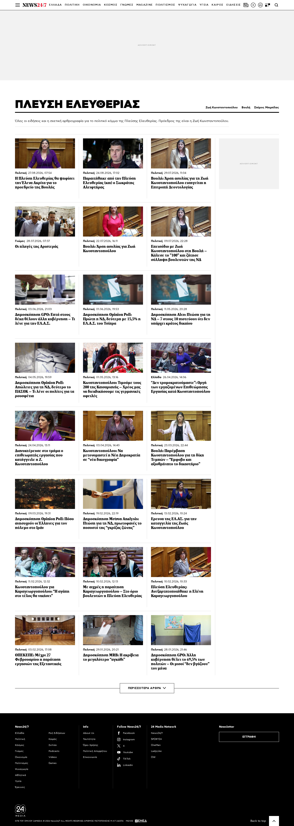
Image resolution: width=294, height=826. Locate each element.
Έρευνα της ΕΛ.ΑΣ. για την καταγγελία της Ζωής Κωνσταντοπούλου (174, 523)
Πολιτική (21, 173)
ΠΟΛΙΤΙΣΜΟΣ (165, 5)
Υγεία (18, 781)
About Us (88, 733)
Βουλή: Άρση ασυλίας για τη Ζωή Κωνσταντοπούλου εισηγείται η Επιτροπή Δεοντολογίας (179, 183)
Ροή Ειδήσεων (57, 733)
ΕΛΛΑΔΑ (55, 5)
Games (53, 763)
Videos (53, 757)
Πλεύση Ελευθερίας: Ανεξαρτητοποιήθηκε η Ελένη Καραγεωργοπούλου (177, 591)
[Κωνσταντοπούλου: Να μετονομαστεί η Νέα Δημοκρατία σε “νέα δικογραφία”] (113, 426)
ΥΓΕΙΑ (204, 5)
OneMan (156, 745)
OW (153, 757)
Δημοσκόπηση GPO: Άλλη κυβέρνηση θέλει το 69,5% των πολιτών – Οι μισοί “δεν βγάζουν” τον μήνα (180, 661)
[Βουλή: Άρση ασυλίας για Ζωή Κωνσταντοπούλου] (113, 221)
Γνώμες (20, 241)
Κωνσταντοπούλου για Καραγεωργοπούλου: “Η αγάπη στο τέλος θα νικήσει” (42, 591)
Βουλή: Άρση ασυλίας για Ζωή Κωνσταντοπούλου (109, 249)
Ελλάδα (156, 377)
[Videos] (253, 5)
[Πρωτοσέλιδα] (246, 5)
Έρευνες (20, 787)
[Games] (267, 5)
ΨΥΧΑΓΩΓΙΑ (187, 5)
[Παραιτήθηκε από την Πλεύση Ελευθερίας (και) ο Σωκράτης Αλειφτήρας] (113, 153)
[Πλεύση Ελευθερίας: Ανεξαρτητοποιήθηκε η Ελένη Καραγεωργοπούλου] (181, 562)
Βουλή (246, 107)
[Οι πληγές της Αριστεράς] (45, 221)
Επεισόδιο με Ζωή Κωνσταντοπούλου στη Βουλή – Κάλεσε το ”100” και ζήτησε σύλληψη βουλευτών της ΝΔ (179, 253)
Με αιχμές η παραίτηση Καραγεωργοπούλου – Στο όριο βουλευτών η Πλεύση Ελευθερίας (112, 591)
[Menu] (17, 5)
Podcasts (54, 751)
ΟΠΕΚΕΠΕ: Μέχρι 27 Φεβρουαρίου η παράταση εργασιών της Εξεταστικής (38, 659)
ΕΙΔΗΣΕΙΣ (233, 5)
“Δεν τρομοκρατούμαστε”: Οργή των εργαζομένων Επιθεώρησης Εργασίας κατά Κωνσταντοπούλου (180, 387)
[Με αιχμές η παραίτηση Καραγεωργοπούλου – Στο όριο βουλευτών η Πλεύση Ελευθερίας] (113, 562)
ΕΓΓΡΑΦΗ (249, 736)
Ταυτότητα (89, 739)
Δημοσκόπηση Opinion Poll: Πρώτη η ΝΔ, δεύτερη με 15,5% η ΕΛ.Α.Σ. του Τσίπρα (112, 319)
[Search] (276, 5)
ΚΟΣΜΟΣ (110, 5)
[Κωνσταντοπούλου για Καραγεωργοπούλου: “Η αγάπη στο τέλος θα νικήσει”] (45, 562)
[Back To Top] (274, 821)
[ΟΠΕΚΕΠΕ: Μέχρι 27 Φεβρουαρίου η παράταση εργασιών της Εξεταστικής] (45, 630)
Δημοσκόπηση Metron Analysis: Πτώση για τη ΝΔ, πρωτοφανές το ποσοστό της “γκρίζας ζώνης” (112, 523)
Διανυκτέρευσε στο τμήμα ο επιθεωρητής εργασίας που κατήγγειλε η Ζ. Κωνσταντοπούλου (39, 457)
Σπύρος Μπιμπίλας (266, 107)
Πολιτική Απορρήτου (95, 751)
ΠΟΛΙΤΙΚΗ (72, 5)
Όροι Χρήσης (90, 745)
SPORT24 (156, 739)
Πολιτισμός (21, 763)
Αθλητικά (20, 775)
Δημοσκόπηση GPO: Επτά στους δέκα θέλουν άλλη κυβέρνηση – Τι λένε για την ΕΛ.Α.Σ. (45, 319)
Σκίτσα (53, 745)
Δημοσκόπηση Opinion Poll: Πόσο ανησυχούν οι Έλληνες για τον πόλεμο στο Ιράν (44, 523)
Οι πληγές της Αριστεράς (36, 246)
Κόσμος (19, 745)
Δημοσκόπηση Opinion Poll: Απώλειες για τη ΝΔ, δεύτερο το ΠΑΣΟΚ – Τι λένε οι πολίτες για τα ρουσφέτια (44, 389)
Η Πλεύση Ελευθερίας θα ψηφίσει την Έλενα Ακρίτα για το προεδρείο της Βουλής (44, 183)
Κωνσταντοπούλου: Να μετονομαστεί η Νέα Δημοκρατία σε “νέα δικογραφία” (111, 455)
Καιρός (217, 5)
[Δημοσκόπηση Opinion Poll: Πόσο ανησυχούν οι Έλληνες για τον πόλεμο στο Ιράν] (45, 494)
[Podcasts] (260, 5)
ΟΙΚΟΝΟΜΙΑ (92, 5)
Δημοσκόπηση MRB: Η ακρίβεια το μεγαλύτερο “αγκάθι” (111, 657)
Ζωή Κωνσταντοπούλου (222, 107)
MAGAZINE (144, 5)
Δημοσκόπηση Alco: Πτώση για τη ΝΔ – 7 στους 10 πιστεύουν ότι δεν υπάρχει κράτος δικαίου (180, 319)
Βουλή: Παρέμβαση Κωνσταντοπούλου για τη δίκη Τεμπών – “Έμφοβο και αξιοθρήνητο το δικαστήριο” (177, 457)
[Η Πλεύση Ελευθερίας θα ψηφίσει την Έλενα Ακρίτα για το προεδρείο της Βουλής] (45, 153)
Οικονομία (21, 757)
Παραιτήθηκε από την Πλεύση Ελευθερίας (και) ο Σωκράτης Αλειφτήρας (109, 183)
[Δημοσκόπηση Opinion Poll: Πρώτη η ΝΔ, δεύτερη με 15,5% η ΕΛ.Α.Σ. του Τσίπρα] (113, 290)
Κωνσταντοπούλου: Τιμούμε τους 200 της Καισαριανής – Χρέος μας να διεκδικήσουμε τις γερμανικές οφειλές (112, 389)
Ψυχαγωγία (21, 769)
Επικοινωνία (90, 757)
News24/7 (157, 733)
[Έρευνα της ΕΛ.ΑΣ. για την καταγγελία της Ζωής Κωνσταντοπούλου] (181, 494)
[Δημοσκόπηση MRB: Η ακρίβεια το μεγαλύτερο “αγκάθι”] (113, 630)
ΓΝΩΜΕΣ (126, 5)
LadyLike (156, 751)
